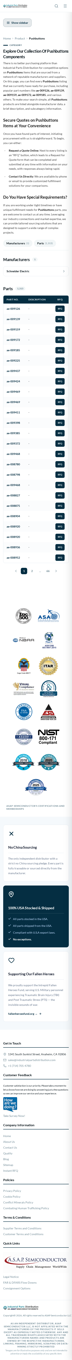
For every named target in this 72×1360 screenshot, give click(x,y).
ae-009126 (13, 308)
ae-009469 (13, 391)
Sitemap (8, 1165)
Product (20, 38)
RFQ (60, 308)
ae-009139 (13, 319)
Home (7, 38)
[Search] (56, 6)
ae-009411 (13, 412)
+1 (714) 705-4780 (19, 1065)
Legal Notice (11, 1276)
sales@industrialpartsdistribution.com (32, 1060)
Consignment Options (16, 1288)
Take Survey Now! (14, 1115)
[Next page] (56, 571)
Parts (45, 243)
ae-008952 (13, 557)
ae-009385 (13, 433)
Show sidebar (19, 22)
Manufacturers (17, 243)
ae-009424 (13, 381)
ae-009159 (13, 329)
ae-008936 (13, 547)
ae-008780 (13, 464)
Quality (7, 1153)
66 (48, 571)
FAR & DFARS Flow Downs (20, 1282)
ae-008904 (13, 516)
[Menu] (65, 6)
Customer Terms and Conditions (23, 1234)
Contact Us (10, 1147)
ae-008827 (13, 495)
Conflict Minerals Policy (18, 1202)
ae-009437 (13, 371)
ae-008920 (13, 526)
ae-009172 (13, 339)
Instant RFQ (10, 1170)
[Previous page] (16, 571)
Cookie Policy (11, 1196)
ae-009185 (13, 350)
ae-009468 (13, 454)
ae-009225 (13, 360)
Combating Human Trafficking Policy (26, 1208)
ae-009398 (13, 422)
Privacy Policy (12, 1190)
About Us (9, 1141)
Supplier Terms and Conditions (22, 1228)
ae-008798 (13, 474)
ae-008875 (13, 505)
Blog (6, 1159)
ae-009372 (13, 443)
